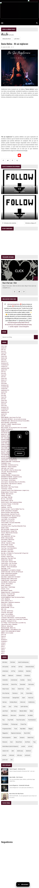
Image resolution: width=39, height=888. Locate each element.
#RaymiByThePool (23, 322)
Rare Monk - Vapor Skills (7, 551)
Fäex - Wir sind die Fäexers (8, 616)
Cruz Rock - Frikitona (6, 541)
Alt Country (5, 666)
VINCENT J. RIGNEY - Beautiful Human (11, 424)
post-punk (27, 755)
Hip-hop (4, 702)
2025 (4, 361)
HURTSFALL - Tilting (6, 473)
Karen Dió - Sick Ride (6, 555)
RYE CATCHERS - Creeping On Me (9, 529)
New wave (13, 715)
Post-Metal (5, 724)
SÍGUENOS (19, 453)
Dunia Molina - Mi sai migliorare (9, 478)
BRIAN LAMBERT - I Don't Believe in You (11, 629)
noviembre (5, 365)
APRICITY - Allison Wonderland (9, 566)
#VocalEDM (17, 324)
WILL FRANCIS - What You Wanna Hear (11, 470)
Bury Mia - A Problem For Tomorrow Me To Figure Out (14, 553)
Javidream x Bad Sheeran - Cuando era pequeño (13, 617)
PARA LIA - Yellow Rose (7, 626)
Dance (29, 680)
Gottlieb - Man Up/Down (7, 493)
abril (3, 354)
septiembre (5, 368)
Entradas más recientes (10, 223)
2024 (4, 383)
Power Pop (23, 724)
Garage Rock (16, 697)
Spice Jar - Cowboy (6, 505)
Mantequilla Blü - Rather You (8, 628)
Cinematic (5, 680)
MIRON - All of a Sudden (7, 633)
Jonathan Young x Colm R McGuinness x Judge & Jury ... (15, 490)
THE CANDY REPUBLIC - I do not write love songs (13, 419)
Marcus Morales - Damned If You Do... (10, 514)
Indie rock (22, 702)
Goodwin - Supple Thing (7, 556)
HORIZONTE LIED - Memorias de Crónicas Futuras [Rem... (15, 421)
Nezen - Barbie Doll (6, 426)
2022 (3, 638)
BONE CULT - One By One (7, 434)
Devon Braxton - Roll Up (7, 500)
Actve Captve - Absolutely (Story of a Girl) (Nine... (13, 482)
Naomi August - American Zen (17, 769)
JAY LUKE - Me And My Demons (9, 471)
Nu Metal (30, 715)
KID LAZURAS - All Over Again (8, 565)
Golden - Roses (5, 527)
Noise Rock (22, 715)
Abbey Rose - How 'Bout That (8, 558)
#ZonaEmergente (13, 322)
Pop (3, 720)
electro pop (20, 751)
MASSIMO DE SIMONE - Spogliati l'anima (11, 477)
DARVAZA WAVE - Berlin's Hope (9, 578)
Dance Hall (5, 684)
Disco (13, 688)
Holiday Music (13, 702)
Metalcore (4, 715)
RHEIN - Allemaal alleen (7, 538)
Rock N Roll (27, 733)
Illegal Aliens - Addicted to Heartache (10, 602)
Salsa (15, 737)
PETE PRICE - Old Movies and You (9, 465)
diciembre (4, 363)
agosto (3, 348)
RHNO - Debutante (5, 585)
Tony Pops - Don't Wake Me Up (9, 548)
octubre (4, 366)
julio (3, 349)
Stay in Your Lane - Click (9, 283)
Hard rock (30, 697)
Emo (28, 688)
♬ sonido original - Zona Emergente (18, 326)
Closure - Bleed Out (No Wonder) (9, 532)
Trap (34, 742)
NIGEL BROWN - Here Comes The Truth (11, 417)
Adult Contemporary (23, 662)
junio (3, 351)
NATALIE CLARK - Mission (7, 449)
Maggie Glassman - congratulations (10, 592)
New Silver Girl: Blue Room (16, 793)
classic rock (5, 751)
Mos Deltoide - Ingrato (6, 590)
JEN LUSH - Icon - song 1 (7, 468)
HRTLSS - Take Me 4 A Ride (8, 543)
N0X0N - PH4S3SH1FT (7, 429)
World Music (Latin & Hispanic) (10, 746)
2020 (3, 650)
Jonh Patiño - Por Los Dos (7, 519)
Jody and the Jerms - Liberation (9, 624)
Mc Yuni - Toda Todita (6, 499)
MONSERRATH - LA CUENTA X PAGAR (10, 570)
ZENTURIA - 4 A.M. (6, 568)
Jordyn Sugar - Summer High (8, 561)
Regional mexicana (16, 733)
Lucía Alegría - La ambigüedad (9, 517)
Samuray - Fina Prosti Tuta (8, 594)
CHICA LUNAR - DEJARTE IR (8, 575)
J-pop (3, 706)
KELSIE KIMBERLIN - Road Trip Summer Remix (13, 597)
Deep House (5, 688)
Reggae (30, 728)
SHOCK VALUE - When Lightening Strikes (11, 502)
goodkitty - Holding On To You (8, 621)
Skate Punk (30, 737)
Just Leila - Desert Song (7, 611)
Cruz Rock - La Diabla (6, 604)
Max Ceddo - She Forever (16, 777)
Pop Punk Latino (20, 720)
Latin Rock (16, 38)
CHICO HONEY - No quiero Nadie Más (10, 522)
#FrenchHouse (9, 324)
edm (13, 751)
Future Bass (29, 693)
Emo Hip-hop (5, 693)
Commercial (14, 680)
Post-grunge (14, 724)
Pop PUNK (10, 720)
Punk (15, 728)
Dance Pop (14, 684)
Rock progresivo (6, 737)
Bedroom (11, 675)
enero (3, 359)
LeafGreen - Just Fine (6, 507)
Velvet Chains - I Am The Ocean (9, 563)
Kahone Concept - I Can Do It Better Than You (12, 509)
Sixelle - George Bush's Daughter (9, 573)
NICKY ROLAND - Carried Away (9, 422)
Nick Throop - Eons (6, 485)
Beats (3, 675)
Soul (11, 742)
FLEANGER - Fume (6, 463)
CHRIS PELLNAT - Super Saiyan (9, 580)
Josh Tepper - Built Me (6, 497)
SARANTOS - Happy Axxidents (8, 466)
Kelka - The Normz (6, 534)
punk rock (4, 759)
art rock (30, 746)
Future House (5, 697)
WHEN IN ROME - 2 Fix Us (7, 607)
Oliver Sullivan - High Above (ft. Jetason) (11, 483)
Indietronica (31, 702)
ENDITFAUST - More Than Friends (9, 487)
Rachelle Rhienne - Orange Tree (9, 531)
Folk (22, 693)
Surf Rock (27, 742)
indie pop (11, 755)
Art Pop (13, 671)
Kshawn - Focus (5, 588)
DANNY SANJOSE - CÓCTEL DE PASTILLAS (12, 572)
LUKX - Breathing (5, 599)
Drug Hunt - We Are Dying (7, 546)
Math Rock (13, 711)
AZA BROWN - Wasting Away (8, 582)
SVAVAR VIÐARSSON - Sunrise (8, 458)
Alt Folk (13, 666)
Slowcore (4, 742)
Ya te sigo (34, 884)
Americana (5, 671)
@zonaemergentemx (13, 304)
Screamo (22, 737)
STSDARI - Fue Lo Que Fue (7, 521)
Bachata (28, 671)
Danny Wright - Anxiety (7, 544)
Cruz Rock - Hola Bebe (6, 605)
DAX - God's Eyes (5, 437)
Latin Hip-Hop (24, 706)
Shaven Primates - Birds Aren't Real (10, 512)
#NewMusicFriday (26, 324)
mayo (3, 353)
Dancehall (22, 684)
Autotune (20, 671)
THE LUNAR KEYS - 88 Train (8, 536)
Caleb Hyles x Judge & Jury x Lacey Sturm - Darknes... (14, 619)
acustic (23, 746)
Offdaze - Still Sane (6, 495)
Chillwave (18, 675)
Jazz (10, 706)
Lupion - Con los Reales (7, 614)
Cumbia (22, 680)
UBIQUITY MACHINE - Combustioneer (10, 461)
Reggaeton (5, 733)
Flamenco (15, 693)
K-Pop (15, 706)
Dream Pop (21, 688)
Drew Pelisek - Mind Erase (7, 539)
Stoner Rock (19, 742)
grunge (4, 755)
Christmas (27, 675)
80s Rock (4, 662)
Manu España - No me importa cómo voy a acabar (14, 427)
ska (11, 759)
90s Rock (12, 662)
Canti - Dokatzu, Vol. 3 (6, 600)
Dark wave (31, 684)
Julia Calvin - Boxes (6, 524)
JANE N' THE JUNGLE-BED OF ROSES (10, 631)
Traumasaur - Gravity (6, 488)
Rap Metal (22, 728)
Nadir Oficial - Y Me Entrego (8, 587)
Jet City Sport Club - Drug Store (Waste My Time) (13, 526)
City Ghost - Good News (7, 549)
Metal (31, 711)
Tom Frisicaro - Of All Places (8, 480)
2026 (4, 346)
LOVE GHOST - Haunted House (9, 460)
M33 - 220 (3, 609)
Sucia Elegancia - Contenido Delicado (19, 785)
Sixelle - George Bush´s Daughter (9, 510)
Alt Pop (20, 666)
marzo (4, 356)
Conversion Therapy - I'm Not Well (9, 504)
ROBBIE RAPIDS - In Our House (8, 431)
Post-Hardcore (32, 720)
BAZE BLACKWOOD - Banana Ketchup (10, 516)
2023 (4, 405)
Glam (23, 697)
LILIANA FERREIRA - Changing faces (10, 475)
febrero (4, 358)
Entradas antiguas (30, 223)
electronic (28, 751)
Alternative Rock (6, 38)
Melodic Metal (23, 711)
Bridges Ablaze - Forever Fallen (9, 492)
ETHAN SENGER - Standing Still (9, 441)
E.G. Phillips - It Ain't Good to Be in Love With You (13, 622)
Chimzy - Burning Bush (7, 583)
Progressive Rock (6, 728)
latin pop (19, 755)
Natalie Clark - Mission (7, 560)
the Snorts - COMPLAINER (7, 595)
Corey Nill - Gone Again (7, 612)
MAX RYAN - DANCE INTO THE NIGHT (10, 577)
